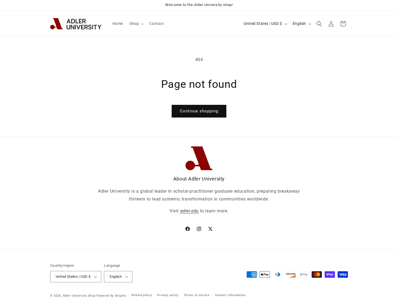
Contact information (230, 295)
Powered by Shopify (111, 295)
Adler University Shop (79, 295)
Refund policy (141, 295)
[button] (136, 23)
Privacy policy (167, 295)
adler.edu (189, 210)
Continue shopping (199, 111)
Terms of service (197, 295)
